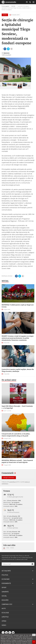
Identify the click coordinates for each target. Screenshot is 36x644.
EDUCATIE (5, 600)
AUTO (4, 608)
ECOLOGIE (5, 613)
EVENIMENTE (6, 583)
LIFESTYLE (5, 617)
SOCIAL (13, 6)
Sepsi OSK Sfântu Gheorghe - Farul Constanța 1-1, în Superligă (17, 407)
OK (34, 635)
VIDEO (4, 625)
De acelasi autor (9, 380)
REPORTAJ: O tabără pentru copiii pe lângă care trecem (18, 306)
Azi (4, 548)
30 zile (12, 548)
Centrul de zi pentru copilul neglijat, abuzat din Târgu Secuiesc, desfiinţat (18, 370)
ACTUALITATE (6, 571)
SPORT (4, 587)
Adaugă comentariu (8, 477)
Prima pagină (5, 6)
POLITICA (5, 575)
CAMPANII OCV (7, 604)
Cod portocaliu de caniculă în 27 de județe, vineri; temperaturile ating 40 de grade (16, 435)
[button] (29, 86)
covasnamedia (10, 2)
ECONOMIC (6, 579)
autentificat (12, 482)
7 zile (7, 548)
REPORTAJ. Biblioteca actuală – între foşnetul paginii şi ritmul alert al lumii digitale (17, 461)
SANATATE (5, 592)
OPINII (4, 621)
